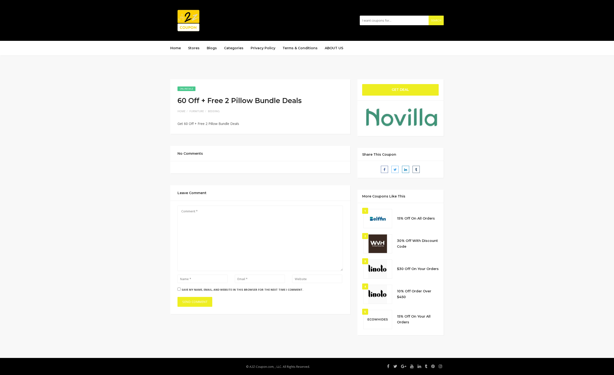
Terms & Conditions (300, 48)
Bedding (214, 111)
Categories (233, 48)
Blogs (212, 48)
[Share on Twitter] (395, 169)
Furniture (196, 111)
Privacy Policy (263, 48)
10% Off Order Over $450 (414, 294)
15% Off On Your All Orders (414, 319)
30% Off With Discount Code (417, 244)
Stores (194, 48)
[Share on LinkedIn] (405, 169)
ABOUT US (334, 48)
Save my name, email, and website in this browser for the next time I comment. (242, 289)
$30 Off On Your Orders (418, 269)
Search (436, 20)
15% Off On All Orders (416, 218)
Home (175, 48)
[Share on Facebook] (384, 169)
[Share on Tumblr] (416, 169)
